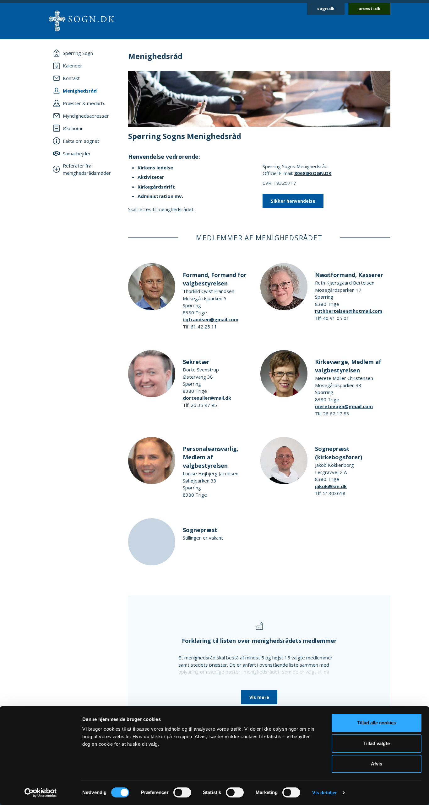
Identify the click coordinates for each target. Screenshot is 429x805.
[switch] (182, 792)
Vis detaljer (324, 792)
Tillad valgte (376, 743)
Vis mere (259, 697)
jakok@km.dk (331, 486)
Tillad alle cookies (376, 722)
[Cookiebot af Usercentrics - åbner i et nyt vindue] (40, 792)
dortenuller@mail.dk (207, 398)
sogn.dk (325, 8)
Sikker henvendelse (293, 201)
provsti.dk (369, 8)
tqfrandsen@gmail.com (210, 319)
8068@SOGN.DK (313, 173)
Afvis (376, 763)
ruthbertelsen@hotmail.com (348, 311)
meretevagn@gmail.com (344, 406)
